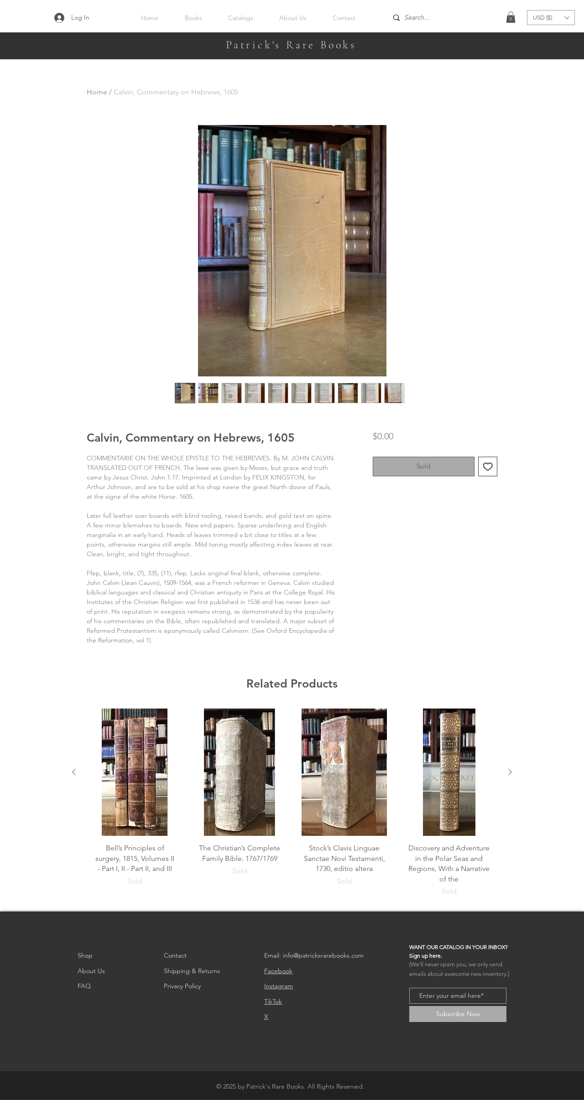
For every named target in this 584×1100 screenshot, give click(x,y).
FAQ (84, 986)
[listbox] (551, 17)
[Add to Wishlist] (488, 466)
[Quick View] (135, 772)
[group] (292, 806)
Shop (85, 955)
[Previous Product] (73, 771)
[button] (511, 17)
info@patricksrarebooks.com (323, 955)
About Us (91, 971)
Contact (175, 955)
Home (97, 92)
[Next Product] (510, 771)
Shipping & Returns (192, 971)
